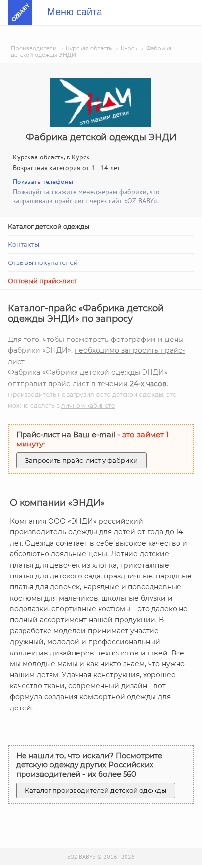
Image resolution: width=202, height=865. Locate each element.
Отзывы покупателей (43, 262)
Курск (129, 48)
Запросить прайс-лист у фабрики (81, 460)
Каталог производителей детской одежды (95, 790)
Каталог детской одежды (48, 226)
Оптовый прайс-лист (42, 281)
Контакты (23, 244)
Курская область (89, 48)
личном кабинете (88, 405)
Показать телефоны (43, 181)
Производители (34, 48)
